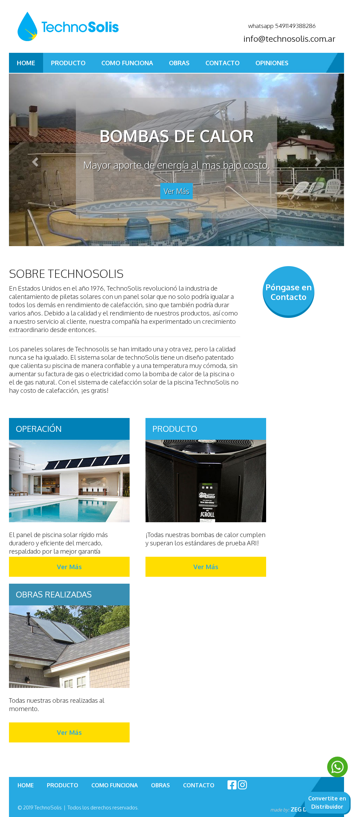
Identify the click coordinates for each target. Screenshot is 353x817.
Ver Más (176, 191)
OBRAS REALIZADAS (54, 594)
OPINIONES (272, 63)
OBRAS (179, 63)
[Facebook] (232, 784)
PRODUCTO (174, 428)
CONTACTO (222, 63)
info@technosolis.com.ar (289, 38)
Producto (68, 63)
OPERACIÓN (39, 428)
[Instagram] (242, 784)
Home (26, 63)
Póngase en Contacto (288, 292)
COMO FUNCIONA (127, 63)
